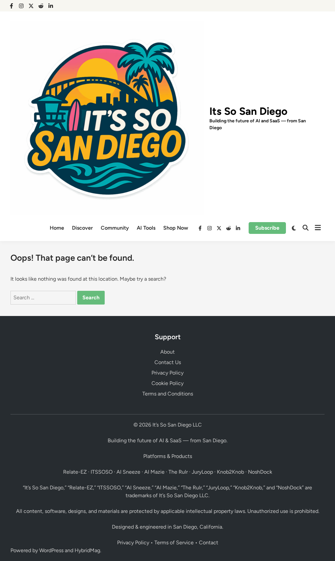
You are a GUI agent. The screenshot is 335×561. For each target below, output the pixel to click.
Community (115, 228)
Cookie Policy (167, 383)
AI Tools (146, 228)
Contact (208, 542)
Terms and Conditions (167, 394)
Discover (82, 228)
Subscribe (267, 228)
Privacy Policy (167, 373)
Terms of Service (174, 542)
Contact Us (167, 362)
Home (57, 228)
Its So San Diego (248, 111)
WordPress (51, 550)
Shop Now (175, 228)
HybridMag (87, 550)
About (167, 352)
